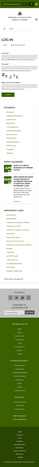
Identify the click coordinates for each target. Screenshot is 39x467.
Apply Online (10, 123)
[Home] (19, 13)
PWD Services (11, 146)
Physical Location (19, 365)
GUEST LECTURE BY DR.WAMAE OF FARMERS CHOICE (23, 168)
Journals (19, 354)
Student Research (19, 390)
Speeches (9, 248)
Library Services (11, 134)
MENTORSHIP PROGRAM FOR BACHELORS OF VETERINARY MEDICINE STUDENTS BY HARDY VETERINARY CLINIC (23, 181)
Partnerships (20, 339)
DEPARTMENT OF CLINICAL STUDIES (19, 17)
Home (20, 431)
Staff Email (10, 252)
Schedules (9, 153)
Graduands (10, 112)
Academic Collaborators (14, 271)
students (19, 350)
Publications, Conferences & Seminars (19, 245)
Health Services (19, 409)
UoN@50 (20, 457)
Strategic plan (19, 369)
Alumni (20, 332)
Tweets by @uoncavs (19, 419)
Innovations (10, 233)
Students (19, 441)
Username (5, 53)
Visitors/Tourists (19, 336)
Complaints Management (20, 372)
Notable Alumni (19, 444)
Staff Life (19, 435)
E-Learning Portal (12, 127)
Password (5, 64)
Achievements (11, 215)
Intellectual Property (13, 237)
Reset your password (18, 45)
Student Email (11, 119)
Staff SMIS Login (12, 256)
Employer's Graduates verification (17, 230)
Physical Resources (12, 142)
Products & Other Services (15, 241)
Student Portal (11, 138)
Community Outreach (13, 226)
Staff (19, 343)
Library (20, 387)
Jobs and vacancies (20, 402)
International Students (14, 131)
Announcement (11, 219)
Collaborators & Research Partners (18, 222)
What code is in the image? (11, 82)
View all (17, 201)
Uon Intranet (10, 267)
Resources (19, 454)
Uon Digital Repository (14, 263)
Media (20, 329)
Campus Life (20, 405)
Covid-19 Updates (20, 451)
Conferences (20, 380)
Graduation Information (14, 116)
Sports (20, 383)
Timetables (10, 149)
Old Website (20, 447)
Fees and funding (19, 376)
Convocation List (12, 260)
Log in (6, 45)
